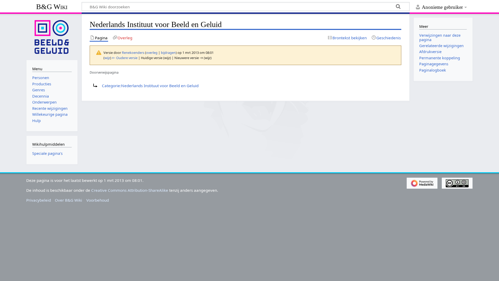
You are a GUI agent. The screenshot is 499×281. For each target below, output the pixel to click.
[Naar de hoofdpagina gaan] (52, 36)
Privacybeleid (38, 200)
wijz (107, 57)
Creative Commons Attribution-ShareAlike (129, 190)
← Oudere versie (124, 57)
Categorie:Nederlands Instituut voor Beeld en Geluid (150, 85)
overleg (151, 52)
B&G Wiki (52, 7)
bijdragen (168, 52)
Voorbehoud (97, 200)
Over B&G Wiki (68, 200)
